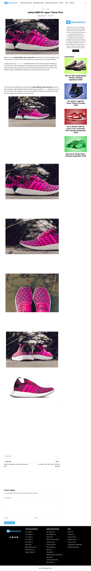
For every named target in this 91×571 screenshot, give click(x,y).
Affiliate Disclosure (73, 547)
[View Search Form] (85, 3)
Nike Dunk (28, 544)
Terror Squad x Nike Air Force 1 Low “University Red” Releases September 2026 (76, 129)
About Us (72, 2)
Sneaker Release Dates (51, 2)
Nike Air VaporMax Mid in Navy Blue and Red (16, 464)
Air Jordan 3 (29, 534)
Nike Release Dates (38, 2)
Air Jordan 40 (50, 532)
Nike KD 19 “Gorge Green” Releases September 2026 (75, 155)
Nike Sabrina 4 (50, 547)
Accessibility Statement (75, 544)
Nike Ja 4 (49, 549)
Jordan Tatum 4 (51, 544)
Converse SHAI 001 (52, 560)
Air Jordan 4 (29, 537)
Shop (66, 2)
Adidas (47, 9)
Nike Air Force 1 (30, 549)
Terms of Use (72, 542)
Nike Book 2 (50, 552)
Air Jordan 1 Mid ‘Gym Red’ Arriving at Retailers (49, 464)
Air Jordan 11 (29, 542)
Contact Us (71, 534)
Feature (45, 89)
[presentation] (75, 66)
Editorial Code (72, 539)
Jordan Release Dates (26, 2)
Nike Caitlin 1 (50, 562)
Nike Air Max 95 (30, 552)
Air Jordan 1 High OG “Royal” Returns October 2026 (75, 103)
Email (36, 518)
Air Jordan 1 (28, 532)
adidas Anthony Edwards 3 (54, 554)
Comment (8, 498)
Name (7, 518)
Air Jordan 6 (29, 539)
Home (43, 9)
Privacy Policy (72, 537)
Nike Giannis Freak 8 (52, 539)
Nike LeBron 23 (51, 534)
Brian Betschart (43, 15)
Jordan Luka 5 (50, 542)
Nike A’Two (49, 557)
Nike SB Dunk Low (30, 547)
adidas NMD (19, 63)
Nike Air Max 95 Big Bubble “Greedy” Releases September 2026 (75, 78)
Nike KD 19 (49, 537)
